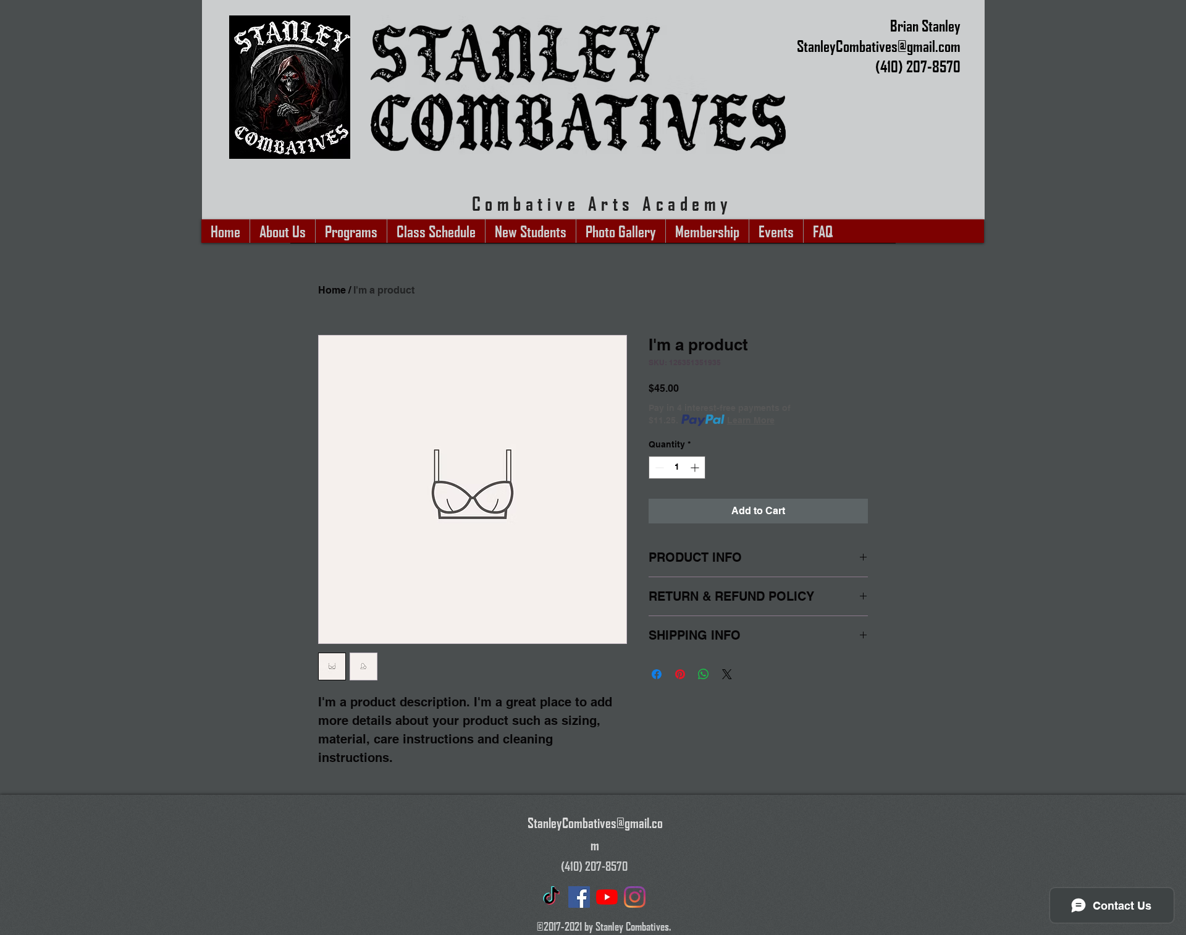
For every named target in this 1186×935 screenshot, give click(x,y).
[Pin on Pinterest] (680, 674)
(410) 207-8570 (918, 66)
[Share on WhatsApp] (703, 674)
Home (332, 290)
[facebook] (579, 897)
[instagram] (635, 897)
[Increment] (696, 467)
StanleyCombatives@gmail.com (879, 45)
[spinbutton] (677, 467)
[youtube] (607, 897)
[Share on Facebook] (656, 674)
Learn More (751, 420)
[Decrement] (658, 467)
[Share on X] (727, 674)
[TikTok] (551, 897)
